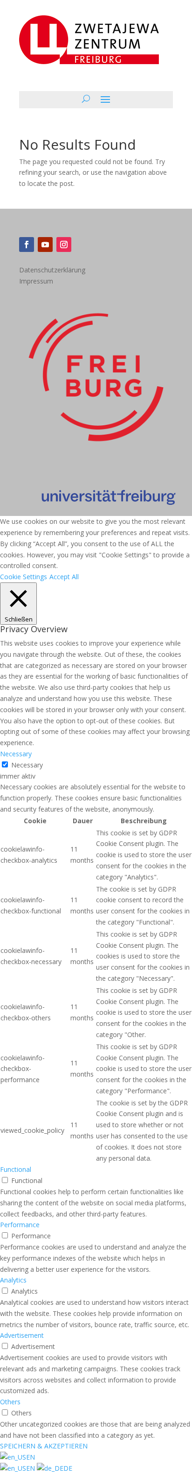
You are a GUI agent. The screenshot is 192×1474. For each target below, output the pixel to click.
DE (67, 1468)
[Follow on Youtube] (45, 244)
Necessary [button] (16, 753)
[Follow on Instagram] (63, 244)
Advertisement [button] (22, 1335)
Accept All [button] (64, 576)
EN (30, 1457)
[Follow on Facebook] (26, 244)
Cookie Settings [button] (23, 576)
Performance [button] (20, 1224)
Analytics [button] (13, 1280)
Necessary (27, 764)
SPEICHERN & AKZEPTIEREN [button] (44, 1445)
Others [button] (10, 1401)
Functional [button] (15, 1169)
